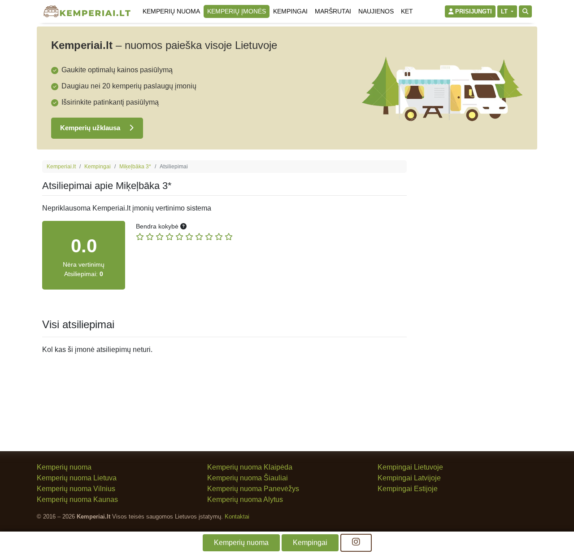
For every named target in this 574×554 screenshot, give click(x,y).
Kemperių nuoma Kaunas (77, 499)
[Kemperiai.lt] (87, 11)
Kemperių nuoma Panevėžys (253, 488)
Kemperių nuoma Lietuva (77, 478)
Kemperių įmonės (236, 11)
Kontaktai (237, 516)
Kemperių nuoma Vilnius (76, 488)
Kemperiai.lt (61, 166)
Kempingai (290, 11)
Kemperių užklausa (91, 128)
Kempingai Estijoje (408, 488)
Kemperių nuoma (171, 11)
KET (407, 11)
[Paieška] (525, 11)
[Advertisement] (474, 295)
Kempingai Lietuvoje (410, 467)
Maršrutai (333, 11)
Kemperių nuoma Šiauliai (247, 478)
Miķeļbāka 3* (135, 166)
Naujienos (376, 11)
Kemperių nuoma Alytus (245, 499)
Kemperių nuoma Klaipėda (249, 467)
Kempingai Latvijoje (409, 478)
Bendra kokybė (158, 226)
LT (505, 11)
